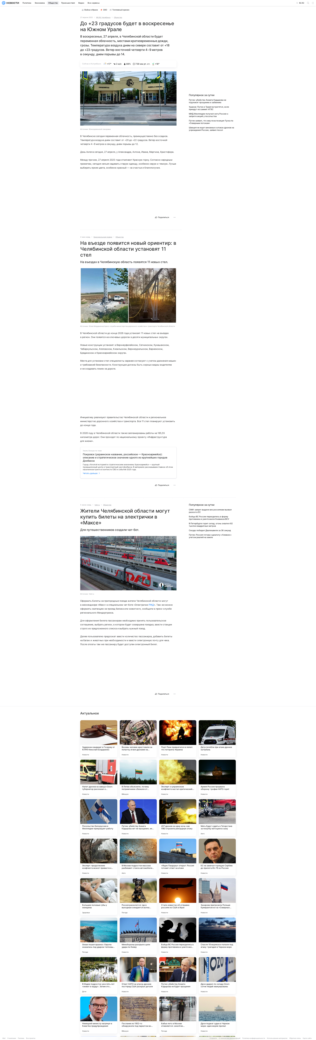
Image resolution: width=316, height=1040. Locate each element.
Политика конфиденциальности (253, 1038)
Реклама (21, 1038)
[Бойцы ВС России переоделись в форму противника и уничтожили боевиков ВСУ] (177, 936)
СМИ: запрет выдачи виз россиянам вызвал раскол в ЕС (210, 510)
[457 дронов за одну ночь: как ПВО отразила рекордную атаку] (177, 817)
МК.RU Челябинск (103, 17)
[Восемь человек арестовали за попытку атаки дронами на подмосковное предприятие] (138, 738)
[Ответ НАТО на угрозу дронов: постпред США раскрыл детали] (138, 975)
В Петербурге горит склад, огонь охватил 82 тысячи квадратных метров (211, 524)
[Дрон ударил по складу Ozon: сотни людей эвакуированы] (217, 975)
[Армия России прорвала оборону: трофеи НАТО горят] (217, 778)
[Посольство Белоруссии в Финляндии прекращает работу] (98, 817)
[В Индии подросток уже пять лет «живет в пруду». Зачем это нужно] (98, 975)
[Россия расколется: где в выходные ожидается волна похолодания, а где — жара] (138, 896)
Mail (3, 1038)
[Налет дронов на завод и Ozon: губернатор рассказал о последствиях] (98, 778)
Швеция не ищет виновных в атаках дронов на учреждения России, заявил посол (211, 128)
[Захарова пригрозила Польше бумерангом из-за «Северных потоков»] (217, 896)
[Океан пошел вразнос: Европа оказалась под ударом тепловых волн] (98, 936)
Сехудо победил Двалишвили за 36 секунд (210, 530)
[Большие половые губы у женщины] (98, 896)
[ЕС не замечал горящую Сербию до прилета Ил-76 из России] (217, 857)
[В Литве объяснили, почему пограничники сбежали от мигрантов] (138, 778)
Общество (118, 17)
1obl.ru (97, 505)
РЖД (151, 605)
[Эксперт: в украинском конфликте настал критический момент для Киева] (177, 778)
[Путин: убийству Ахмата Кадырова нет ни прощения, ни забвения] (138, 817)
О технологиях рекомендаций (229, 1038)
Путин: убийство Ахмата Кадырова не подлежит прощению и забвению (207, 101)
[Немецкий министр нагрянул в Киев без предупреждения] (98, 1015)
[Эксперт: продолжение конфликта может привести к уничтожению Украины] (98, 857)
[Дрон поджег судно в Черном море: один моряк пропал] (217, 1015)
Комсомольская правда (103, 237)
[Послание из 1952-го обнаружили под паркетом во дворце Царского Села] (138, 1015)
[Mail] (3, 3)
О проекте (213, 1038)
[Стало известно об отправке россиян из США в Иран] (177, 896)
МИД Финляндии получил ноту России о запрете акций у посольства (208, 115)
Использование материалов (277, 1038)
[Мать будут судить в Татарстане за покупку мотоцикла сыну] (217, 817)
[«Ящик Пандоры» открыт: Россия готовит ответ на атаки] (177, 857)
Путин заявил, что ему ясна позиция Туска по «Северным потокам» (211, 121)
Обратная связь (295, 1038)
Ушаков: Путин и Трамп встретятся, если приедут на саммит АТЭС (209, 108)
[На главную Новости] (12, 3)
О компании (11, 1038)
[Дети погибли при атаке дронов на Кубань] (217, 738)
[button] (128, 98)
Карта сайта (307, 1038)
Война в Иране (91, 10)
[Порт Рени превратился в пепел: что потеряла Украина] (177, 738)
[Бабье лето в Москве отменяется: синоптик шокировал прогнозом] (177, 1015)
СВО (105, 10)
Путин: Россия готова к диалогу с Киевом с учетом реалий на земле (210, 536)
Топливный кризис (120, 10)
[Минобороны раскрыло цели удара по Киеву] (138, 936)
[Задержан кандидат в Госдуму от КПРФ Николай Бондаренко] (98, 738)
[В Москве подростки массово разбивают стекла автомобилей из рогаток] (138, 857)
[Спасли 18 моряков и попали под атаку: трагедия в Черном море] (217, 936)
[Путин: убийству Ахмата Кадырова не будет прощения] (177, 975)
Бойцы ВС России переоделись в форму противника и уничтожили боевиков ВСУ (209, 517)
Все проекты (30, 1038)
